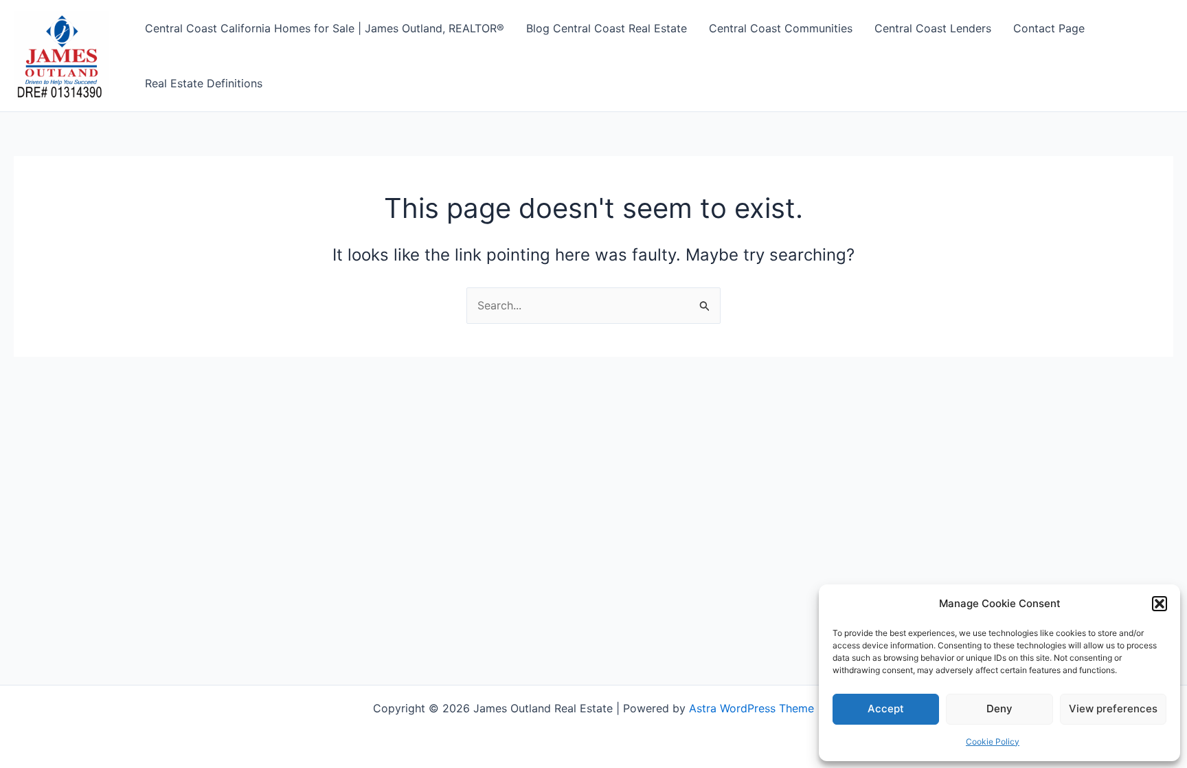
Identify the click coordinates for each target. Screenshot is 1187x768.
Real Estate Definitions (203, 83)
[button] (1159, 604)
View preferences (1113, 708)
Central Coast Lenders (932, 28)
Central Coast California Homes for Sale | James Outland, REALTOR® (324, 28)
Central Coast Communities (780, 28)
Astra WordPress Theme (751, 708)
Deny (999, 708)
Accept (886, 708)
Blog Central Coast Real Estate (606, 28)
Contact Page (1049, 28)
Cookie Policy (992, 741)
